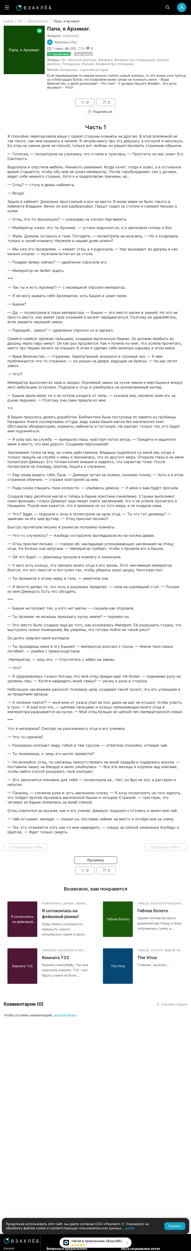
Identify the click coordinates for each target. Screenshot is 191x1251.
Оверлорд (70, 36)
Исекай (87, 64)
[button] (127, 1242)
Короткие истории (94, 70)
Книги (8, 21)
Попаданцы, (69, 70)
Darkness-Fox (38, 21)
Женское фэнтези (82, 60)
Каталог (9, 1248)
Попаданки (70, 64)
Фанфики (105, 60)
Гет (20, 21)
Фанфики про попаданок (115, 64)
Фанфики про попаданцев (134, 60)
